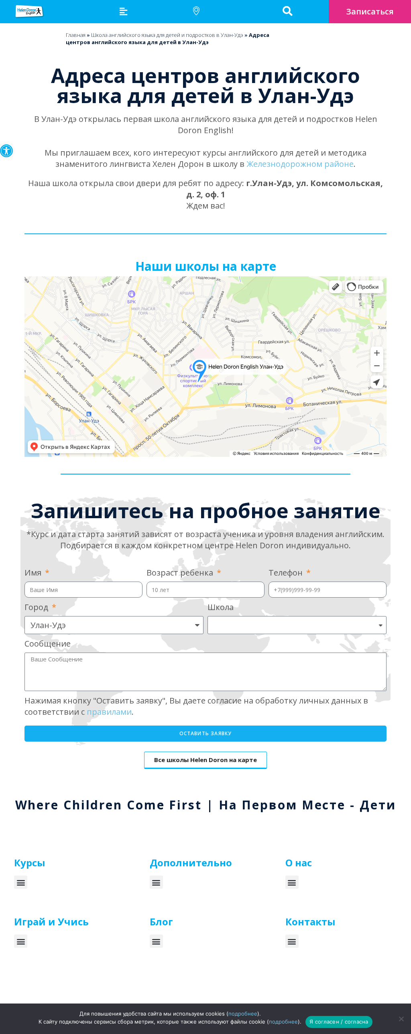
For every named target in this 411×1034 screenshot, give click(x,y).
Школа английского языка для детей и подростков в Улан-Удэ (167, 35)
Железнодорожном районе (300, 163)
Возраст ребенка (180, 572)
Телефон (287, 572)
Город (37, 607)
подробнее (242, 1013)
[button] (6, 150)
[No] (401, 1019)
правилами (109, 711)
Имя (33, 572)
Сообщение (47, 643)
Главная (75, 35)
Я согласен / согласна (338, 1021)
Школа (221, 607)
